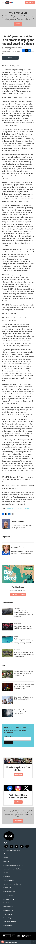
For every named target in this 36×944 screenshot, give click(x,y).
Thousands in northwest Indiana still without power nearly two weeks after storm (23, 673)
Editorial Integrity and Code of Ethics (18, 768)
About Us (6, 854)
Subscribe (18, 24)
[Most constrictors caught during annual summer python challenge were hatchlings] (7, 653)
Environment (17, 608)
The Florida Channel (8, 880)
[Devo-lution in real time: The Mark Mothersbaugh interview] (7, 626)
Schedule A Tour (8, 925)
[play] (3, 942)
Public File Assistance (9, 891)
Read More (18, 774)
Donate (30, 2)
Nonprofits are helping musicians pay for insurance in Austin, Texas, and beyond (24, 686)
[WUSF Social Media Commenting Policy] (18, 788)
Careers (5, 872)
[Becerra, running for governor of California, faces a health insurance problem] (7, 700)
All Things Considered (24, 508)
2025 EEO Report (8, 895)
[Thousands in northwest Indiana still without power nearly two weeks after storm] (7, 674)
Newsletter (6, 861)
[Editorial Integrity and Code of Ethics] (18, 761)
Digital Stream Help (8, 899)
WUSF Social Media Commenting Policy (18, 796)
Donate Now (18, 821)
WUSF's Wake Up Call (18, 12)
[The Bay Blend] (18, 574)
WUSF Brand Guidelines (9, 921)
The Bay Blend (18, 587)
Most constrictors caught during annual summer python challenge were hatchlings (24, 654)
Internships (6, 876)
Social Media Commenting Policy (12, 869)
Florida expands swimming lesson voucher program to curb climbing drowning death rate (23, 641)
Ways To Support (8, 914)
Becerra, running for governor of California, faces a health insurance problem (23, 699)
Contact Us (6, 857)
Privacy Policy (7, 918)
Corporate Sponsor (8, 906)
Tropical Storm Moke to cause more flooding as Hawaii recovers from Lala (23, 712)
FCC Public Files (7, 888)
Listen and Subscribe (18, 594)
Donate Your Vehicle (9, 903)
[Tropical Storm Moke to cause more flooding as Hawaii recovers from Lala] (7, 713)
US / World (10, 508)
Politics (16, 636)
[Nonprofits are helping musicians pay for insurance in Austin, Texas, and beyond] (7, 687)
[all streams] (33, 942)
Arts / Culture (17, 623)
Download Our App (8, 910)
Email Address (9, 736)
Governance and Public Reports (12, 884)
